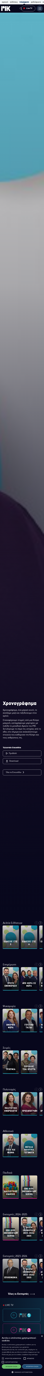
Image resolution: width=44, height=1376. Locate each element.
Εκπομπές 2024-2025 (15, 1214)
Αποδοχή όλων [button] (11, 1366)
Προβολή (13, 753)
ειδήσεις (14, 2)
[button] (2, 1358)
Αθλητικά (8, 1131)
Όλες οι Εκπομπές (18, 1294)
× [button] (42, 1336)
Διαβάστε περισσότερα (30, 1354)
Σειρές (7, 1048)
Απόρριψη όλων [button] (32, 1366)
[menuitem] (20, 9)
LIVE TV (9, 1305)
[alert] (22, 1355)
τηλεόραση (24, 2)
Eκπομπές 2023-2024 (15, 1256)
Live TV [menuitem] (29, 8)
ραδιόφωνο (36, 2)
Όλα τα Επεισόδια (13, 772)
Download (13, 761)
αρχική (5, 2)
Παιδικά (7, 1173)
